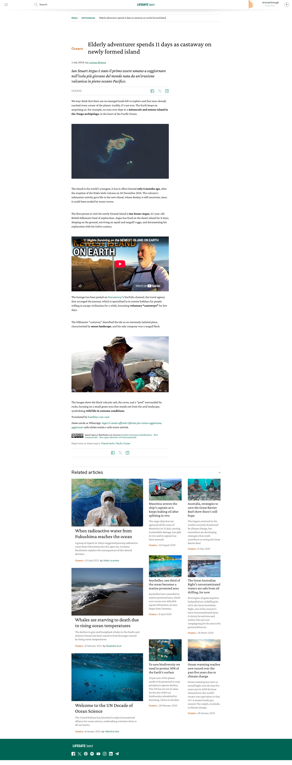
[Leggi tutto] (218, 472)
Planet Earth (107, 443)
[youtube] (98, 754)
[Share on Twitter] (160, 91)
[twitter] (79, 754)
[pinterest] (86, 754)
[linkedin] (111, 754)
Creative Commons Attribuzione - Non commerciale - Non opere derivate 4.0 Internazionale (121, 436)
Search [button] (43, 4)
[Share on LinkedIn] (167, 91)
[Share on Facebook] (152, 91)
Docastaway (115, 297)
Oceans (77, 48)
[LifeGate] (146, 4)
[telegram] (117, 754)
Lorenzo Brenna (97, 62)
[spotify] (92, 754)
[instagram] (104, 754)
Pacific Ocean (123, 443)
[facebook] (73, 754)
